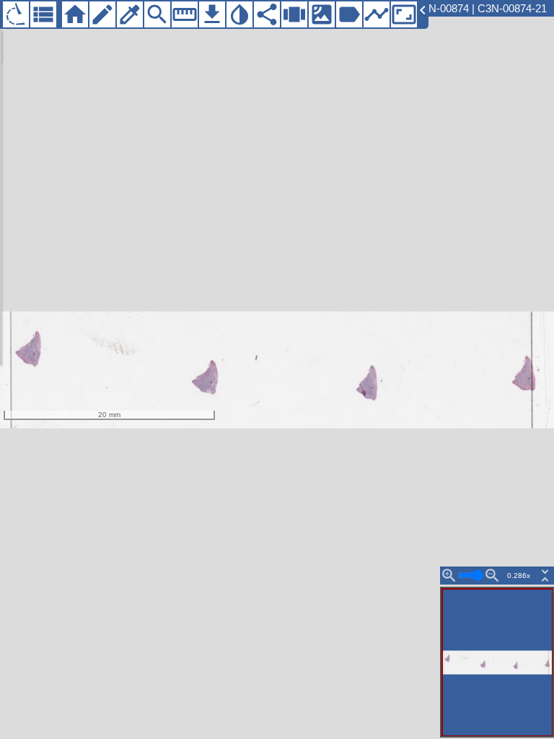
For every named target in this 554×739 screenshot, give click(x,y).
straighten (185, 14)
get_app (212, 14)
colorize (130, 14)
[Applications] (16, 14)
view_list (43, 14)
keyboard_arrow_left (422, 10)
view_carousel (294, 14)
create (102, 14)
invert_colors (239, 14)
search (157, 14)
